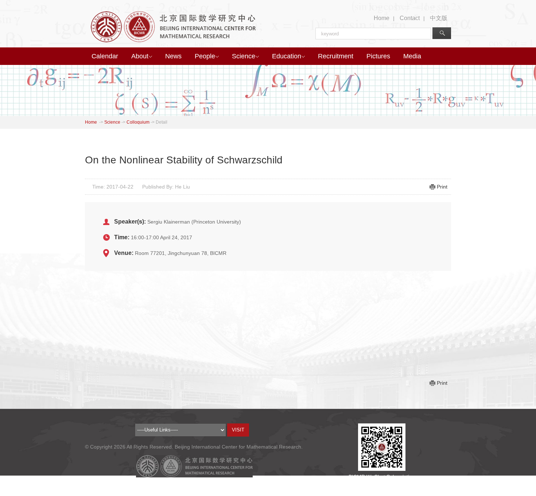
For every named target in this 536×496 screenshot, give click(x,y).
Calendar (105, 56)
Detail (161, 122)
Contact (410, 18)
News (173, 56)
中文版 (438, 18)
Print (442, 187)
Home (381, 18)
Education (286, 56)
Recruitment (335, 56)
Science (243, 56)
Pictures (378, 56)
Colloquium (138, 122)
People (205, 56)
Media (412, 56)
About (139, 56)
